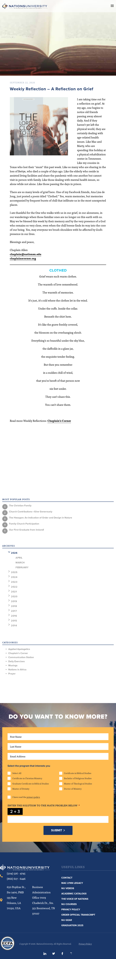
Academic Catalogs (74, 893)
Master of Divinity (20, 788)
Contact (66, 877)
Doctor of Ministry (73, 788)
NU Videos (67, 888)
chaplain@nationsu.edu (25, 254)
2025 (14, 572)
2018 (14, 606)
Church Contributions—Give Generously (30, 511)
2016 (14, 615)
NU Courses (69, 904)
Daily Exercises (16, 661)
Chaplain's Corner (18, 653)
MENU (112, 6)
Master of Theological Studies (78, 783)
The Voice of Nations (74, 898)
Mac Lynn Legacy (72, 883)
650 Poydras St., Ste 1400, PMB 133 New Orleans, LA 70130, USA (16, 897)
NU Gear (66, 920)
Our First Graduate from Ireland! (26, 529)
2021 (14, 591)
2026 (14, 552)
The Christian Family (20, 505)
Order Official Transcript (78, 914)
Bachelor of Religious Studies (78, 778)
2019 (14, 601)
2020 (14, 596)
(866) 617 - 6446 (16, 878)
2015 (14, 620)
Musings (13, 665)
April (19, 557)
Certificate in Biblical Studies (77, 773)
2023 (14, 582)
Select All (16, 773)
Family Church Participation (24, 523)
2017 (14, 611)
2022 (14, 586)
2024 (14, 577)
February (22, 567)
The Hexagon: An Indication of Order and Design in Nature (40, 517)
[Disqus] (58, 468)
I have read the (26, 796)
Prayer (12, 673)
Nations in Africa (17, 669)
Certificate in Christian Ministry (27, 778)
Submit (56, 830)
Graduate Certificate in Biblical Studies (30, 783)
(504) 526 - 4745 (16, 873)
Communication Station (21, 657)
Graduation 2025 (72, 925)
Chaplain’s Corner (59, 420)
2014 (14, 625)
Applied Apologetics (19, 649)
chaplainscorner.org (23, 258)
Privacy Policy (70, 909)
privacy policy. (33, 797)
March (20, 562)
